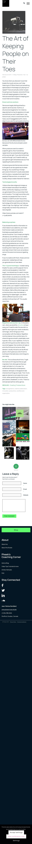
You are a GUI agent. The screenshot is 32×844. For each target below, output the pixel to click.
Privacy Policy (13, 622)
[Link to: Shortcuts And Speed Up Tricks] (22, 426)
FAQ (3, 573)
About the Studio (7, 548)
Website (25, 495)
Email (25, 490)
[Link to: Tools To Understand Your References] (9, 439)
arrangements (10, 388)
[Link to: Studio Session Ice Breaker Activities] (9, 426)
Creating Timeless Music (17, 385)
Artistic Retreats (7, 570)
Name (25, 484)
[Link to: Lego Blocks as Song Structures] (22, 437)
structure (21, 325)
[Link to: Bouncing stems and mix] (9, 413)
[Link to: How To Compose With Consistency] (9, 453)
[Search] (23, 3)
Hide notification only (16, 836)
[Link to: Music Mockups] (22, 413)
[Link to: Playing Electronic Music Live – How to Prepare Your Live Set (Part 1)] (22, 453)
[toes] (13, 22)
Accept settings (16, 832)
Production (20, 74)
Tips (24, 74)
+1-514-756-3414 (7, 613)
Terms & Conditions (21, 622)
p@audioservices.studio (9, 609)
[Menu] (27, 3)
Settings (16, 840)
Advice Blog (5, 563)
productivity (12, 391)
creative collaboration (21, 388)
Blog (15, 74)
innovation (5, 391)
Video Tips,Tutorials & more (10, 566)
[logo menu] (13, 3)
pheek (4, 77)
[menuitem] (23, 3)
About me (5, 544)
